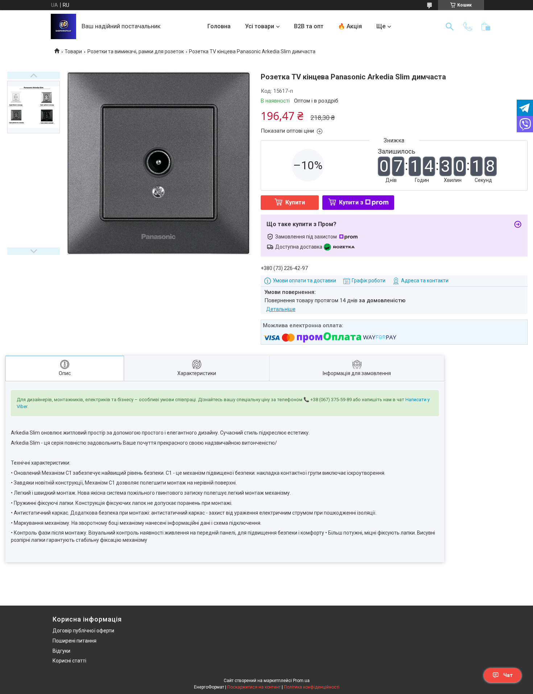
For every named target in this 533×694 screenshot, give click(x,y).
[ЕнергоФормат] (63, 26)
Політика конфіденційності (311, 687)
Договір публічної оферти (83, 630)
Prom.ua (301, 680)
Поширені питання (74, 641)
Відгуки (61, 651)
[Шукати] (449, 26)
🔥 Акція (350, 26)
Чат (508, 675)
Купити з (351, 202)
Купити (295, 202)
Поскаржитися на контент (254, 687)
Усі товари (259, 26)
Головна (219, 26)
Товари (73, 51)
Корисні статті (69, 661)
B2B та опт (308, 26)
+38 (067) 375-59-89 (331, 399)
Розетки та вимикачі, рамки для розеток (135, 51)
